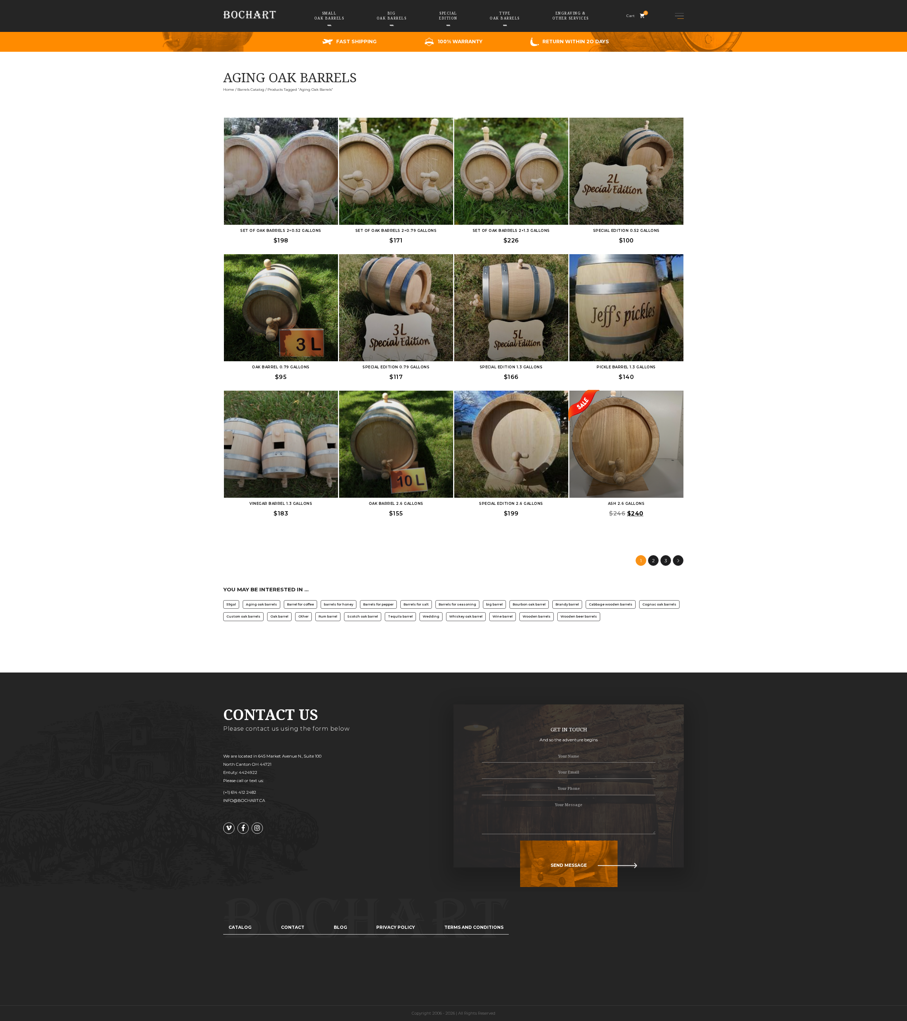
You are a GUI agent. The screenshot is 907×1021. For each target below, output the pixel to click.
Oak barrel (279, 616)
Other (303, 616)
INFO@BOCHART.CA (244, 800)
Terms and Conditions (473, 927)
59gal (231, 604)
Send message (569, 865)
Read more (281, 161)
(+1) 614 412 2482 (239, 792)
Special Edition (448, 16)
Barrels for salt (416, 604)
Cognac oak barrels (659, 604)
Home (228, 89)
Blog (340, 927)
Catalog (240, 927)
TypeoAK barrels (505, 16)
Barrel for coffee (300, 604)
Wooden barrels (537, 616)
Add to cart (281, 179)
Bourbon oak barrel (529, 604)
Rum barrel (328, 616)
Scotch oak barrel (362, 616)
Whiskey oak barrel (466, 616)
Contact (292, 927)
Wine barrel (502, 616)
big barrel (494, 604)
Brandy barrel (567, 604)
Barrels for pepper (378, 604)
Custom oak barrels (243, 616)
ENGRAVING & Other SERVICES (570, 16)
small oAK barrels (329, 16)
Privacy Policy (395, 927)
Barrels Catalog (250, 89)
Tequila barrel (400, 616)
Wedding (431, 616)
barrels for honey (338, 604)
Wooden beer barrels (578, 616)
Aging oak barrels (261, 604)
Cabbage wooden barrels (610, 604)
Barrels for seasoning (457, 604)
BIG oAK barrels (392, 16)
